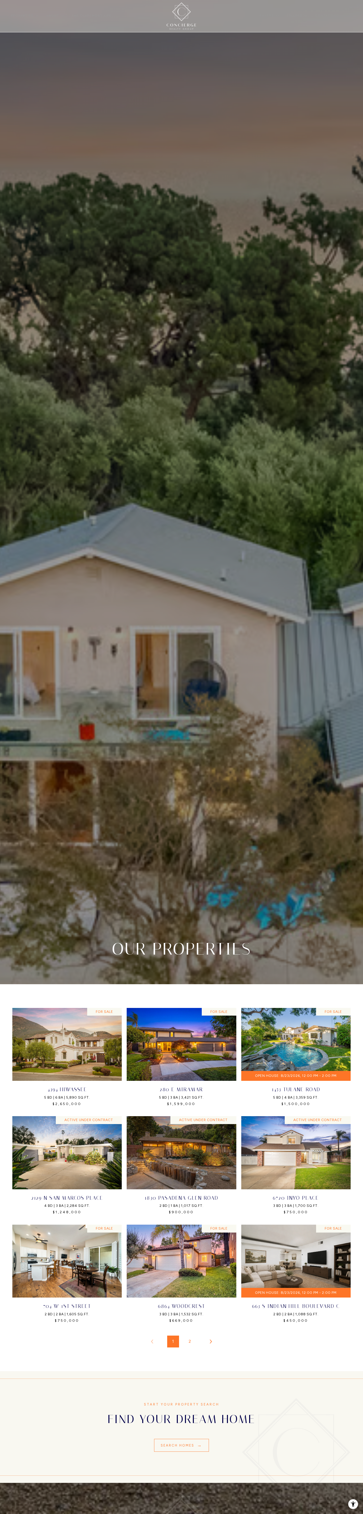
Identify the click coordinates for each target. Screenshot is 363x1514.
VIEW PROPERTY (64, 1057)
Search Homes (178, 1445)
